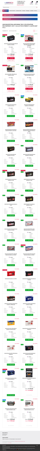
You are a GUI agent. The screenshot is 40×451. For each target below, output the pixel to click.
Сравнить (11, 77)
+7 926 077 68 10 (20, 3)
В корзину (12, 58)
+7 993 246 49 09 (20, 2)
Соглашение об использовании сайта (19, 441)
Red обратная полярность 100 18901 (11, 278)
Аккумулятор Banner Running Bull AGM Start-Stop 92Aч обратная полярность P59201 (29, 130)
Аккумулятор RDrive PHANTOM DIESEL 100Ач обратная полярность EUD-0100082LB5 (29, 44)
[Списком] (37, 31)
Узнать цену (11, 140)
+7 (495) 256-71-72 (21, 1)
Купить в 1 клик (11, 60)
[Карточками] (34, 31)
